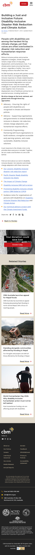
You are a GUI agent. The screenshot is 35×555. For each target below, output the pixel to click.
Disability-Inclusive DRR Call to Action (18, 185)
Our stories (7, 461)
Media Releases (9, 464)
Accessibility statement (24, 462)
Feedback (23, 449)
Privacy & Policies (23, 457)
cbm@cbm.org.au (10, 495)
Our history (7, 449)
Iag (2, 31)
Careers (6, 452)
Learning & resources (7, 457)
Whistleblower (25, 452)
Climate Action (9, 203)
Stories (6, 31)
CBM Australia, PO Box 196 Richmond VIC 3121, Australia (13, 499)
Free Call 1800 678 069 (11, 491)
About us (6, 446)
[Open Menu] (31, 4)
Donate (23, 4)
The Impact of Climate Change (15, 181)
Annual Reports (9, 467)
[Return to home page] (8, 4)
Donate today (17, 245)
